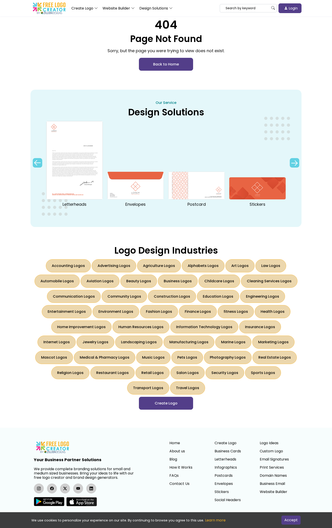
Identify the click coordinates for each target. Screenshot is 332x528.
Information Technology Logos (204, 326)
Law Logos (270, 265)
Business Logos (178, 281)
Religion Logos (70, 372)
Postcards (224, 475)
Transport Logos (148, 387)
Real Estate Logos (274, 357)
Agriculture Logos (159, 265)
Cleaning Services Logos (269, 281)
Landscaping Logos (139, 342)
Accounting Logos (68, 265)
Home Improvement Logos (81, 326)
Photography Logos (228, 357)
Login (293, 8)
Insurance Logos (260, 326)
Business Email (272, 484)
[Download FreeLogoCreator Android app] (49, 501)
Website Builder (273, 492)
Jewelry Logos (95, 342)
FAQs (174, 475)
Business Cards (228, 451)
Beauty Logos (138, 281)
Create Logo (225, 443)
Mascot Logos (54, 357)
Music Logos (153, 357)
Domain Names (273, 475)
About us (177, 451)
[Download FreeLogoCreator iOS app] (81, 501)
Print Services (272, 467)
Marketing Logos (273, 342)
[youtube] (78, 488)
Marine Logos (233, 342)
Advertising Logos (114, 265)
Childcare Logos (219, 281)
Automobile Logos (57, 281)
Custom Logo (271, 451)
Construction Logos (172, 296)
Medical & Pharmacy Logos (104, 357)
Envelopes (224, 484)
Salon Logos (187, 372)
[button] (294, 163)
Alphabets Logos (203, 265)
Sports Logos (263, 372)
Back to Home (166, 64)
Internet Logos (56, 342)
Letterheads (225, 459)
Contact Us (179, 484)
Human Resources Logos (141, 326)
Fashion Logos (159, 311)
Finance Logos (198, 311)
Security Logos (224, 372)
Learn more (215, 520)
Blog (173, 459)
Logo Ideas (269, 443)
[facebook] (52, 488)
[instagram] (39, 488)
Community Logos (124, 296)
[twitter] (65, 488)
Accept (291, 520)
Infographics (226, 467)
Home (174, 443)
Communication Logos (74, 296)
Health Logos (273, 311)
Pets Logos (187, 357)
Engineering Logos (262, 296)
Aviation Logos (100, 281)
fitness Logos (236, 311)
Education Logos (218, 296)
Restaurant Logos (112, 372)
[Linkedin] (91, 488)
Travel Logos (187, 387)
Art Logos (240, 265)
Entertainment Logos (67, 311)
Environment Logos (115, 311)
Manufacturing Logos (188, 342)
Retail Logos (152, 372)
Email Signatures (274, 459)
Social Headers (228, 500)
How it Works (180, 467)
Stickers (222, 492)
